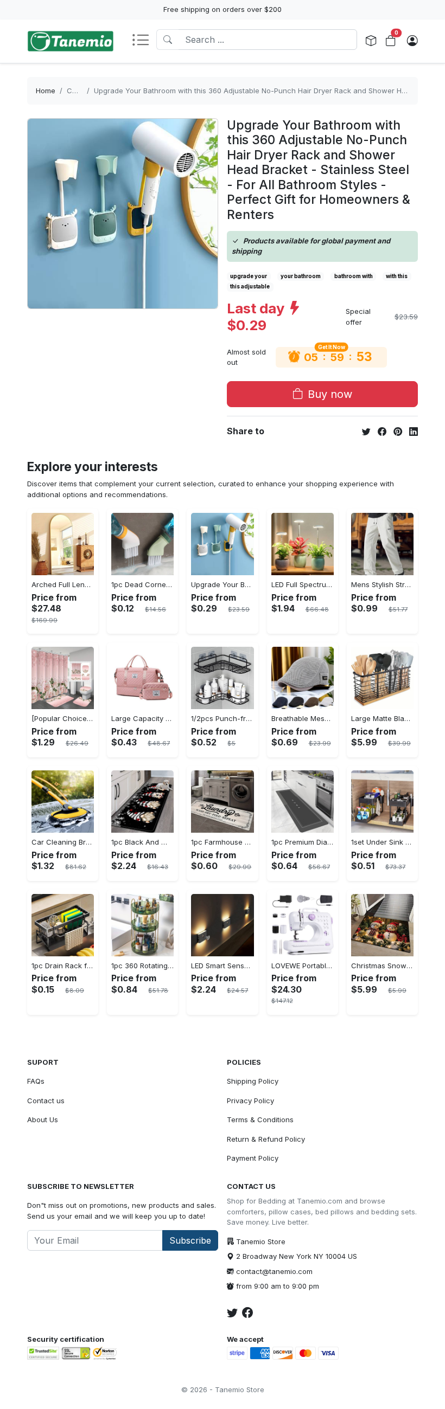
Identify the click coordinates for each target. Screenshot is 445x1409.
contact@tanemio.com (274, 1271)
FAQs (35, 1081)
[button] (143, 41)
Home (45, 90)
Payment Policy (252, 1158)
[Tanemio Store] (70, 41)
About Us (42, 1119)
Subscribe (190, 1240)
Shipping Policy (252, 1081)
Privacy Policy (250, 1100)
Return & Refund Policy (266, 1139)
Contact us (46, 1100)
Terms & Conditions (260, 1119)
